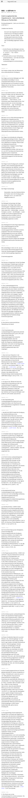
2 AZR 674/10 (19, 597)
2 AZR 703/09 (12, 428)
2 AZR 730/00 (20, 363)
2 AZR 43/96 (12, 367)
